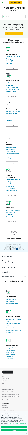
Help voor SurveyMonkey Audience (10, 394)
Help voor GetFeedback (7, 391)
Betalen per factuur (11, 328)
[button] (14, 256)
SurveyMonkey (5, 378)
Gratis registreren (15, 2)
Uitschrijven (5, 407)
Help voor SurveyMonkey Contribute (10, 396)
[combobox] (7, 372)
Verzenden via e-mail (12, 87)
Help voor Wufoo (6, 398)
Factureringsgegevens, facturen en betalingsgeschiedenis (12, 156)
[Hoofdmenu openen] (24, 2)
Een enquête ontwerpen (13, 56)
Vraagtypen (9, 59)
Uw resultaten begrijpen (13, 111)
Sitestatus (4, 405)
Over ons (4, 380)
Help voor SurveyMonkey (8, 389)
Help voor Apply (6, 399)
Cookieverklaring (21, 423)
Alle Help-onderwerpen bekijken (14, 232)
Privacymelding (13, 423)
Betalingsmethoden (11, 147)
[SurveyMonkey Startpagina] (3, 2)
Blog (3, 383)
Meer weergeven (12, 68)
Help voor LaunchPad (7, 393)
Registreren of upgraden (13, 210)
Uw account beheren (12, 217)
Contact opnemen (6, 409)
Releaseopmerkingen (12, 303)
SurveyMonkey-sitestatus (13, 348)
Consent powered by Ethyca (19, 433)
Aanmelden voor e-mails (8, 410)
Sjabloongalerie (10, 354)
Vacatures (4, 382)
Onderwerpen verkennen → (14, 34)
